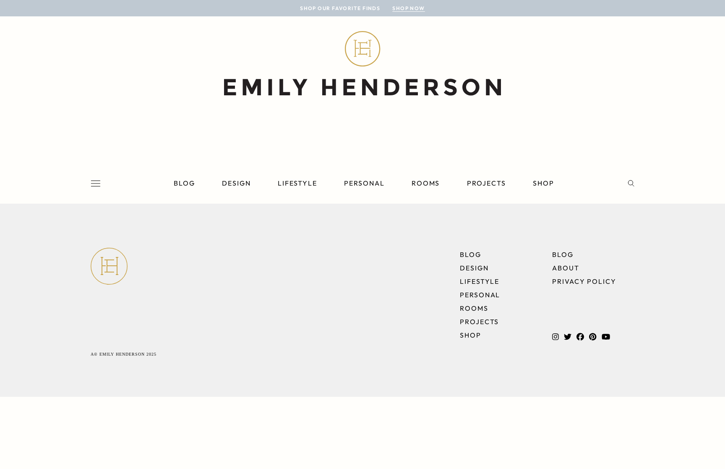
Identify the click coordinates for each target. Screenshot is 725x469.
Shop (543, 183)
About (565, 268)
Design (236, 183)
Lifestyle (297, 183)
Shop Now (408, 8)
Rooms (426, 183)
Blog (184, 183)
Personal (364, 183)
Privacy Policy (584, 281)
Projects (486, 183)
